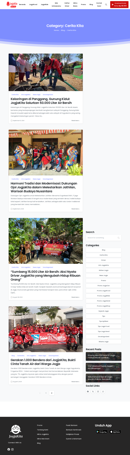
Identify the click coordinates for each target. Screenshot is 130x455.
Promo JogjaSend (103, 301)
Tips (103, 316)
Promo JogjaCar (104, 286)
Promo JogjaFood (103, 291)
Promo (103, 281)
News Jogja (103, 276)
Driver (103, 260)
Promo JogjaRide (103, 296)
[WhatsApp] (103, 392)
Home (56, 30)
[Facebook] (88, 392)
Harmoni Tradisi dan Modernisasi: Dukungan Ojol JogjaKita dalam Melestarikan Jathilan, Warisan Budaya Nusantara (44, 187)
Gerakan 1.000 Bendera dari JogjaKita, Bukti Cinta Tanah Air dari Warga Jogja (43, 362)
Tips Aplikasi (103, 321)
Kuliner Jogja (103, 270)
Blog (63, 30)
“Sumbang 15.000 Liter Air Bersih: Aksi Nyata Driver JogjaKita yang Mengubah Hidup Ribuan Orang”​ (45, 276)
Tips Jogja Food (103, 326)
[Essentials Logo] (15, 431)
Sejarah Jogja (104, 311)
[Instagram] (98, 392)
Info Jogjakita (104, 265)
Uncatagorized (103, 337)
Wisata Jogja (103, 342)
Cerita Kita (71, 30)
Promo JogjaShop (103, 306)
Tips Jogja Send (103, 332)
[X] (93, 392)
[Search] (118, 238)
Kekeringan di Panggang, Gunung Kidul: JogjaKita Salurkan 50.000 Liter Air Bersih (41, 101)
